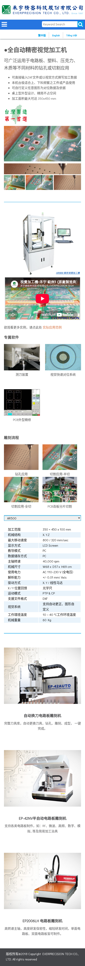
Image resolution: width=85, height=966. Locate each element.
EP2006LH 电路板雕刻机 (42, 920)
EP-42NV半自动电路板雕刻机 (42, 818)
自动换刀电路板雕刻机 (42, 715)
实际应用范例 (52, 327)
